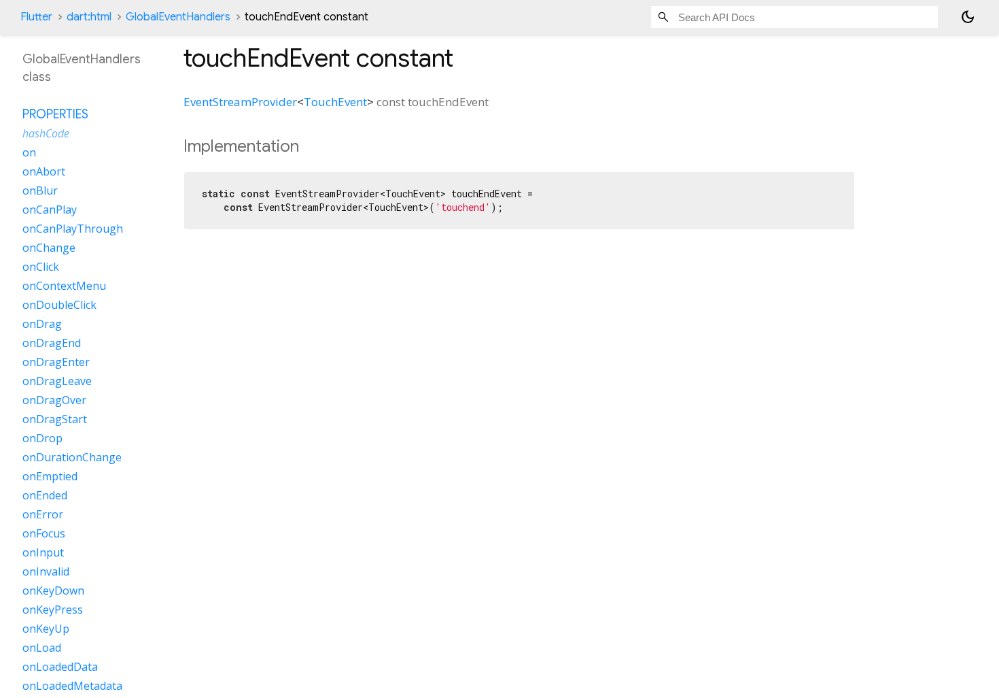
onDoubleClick (59, 304)
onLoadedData (60, 666)
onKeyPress (52, 609)
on (29, 152)
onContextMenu (64, 285)
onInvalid (45, 571)
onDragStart (54, 419)
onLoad (41, 647)
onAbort (43, 171)
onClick (40, 266)
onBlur (40, 190)
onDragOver (54, 400)
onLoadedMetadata (72, 685)
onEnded (44, 495)
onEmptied (49, 476)
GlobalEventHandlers (178, 17)
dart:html (89, 17)
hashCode (45, 133)
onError (42, 514)
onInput (43, 552)
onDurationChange (72, 457)
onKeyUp (45, 628)
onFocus (43, 533)
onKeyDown (53, 590)
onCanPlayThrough (72, 228)
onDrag (42, 323)
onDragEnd (51, 342)
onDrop (42, 438)
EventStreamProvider (240, 102)
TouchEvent (335, 102)
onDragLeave (57, 380)
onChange (48, 247)
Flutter (36, 17)
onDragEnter (56, 361)
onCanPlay (49, 209)
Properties (55, 114)
